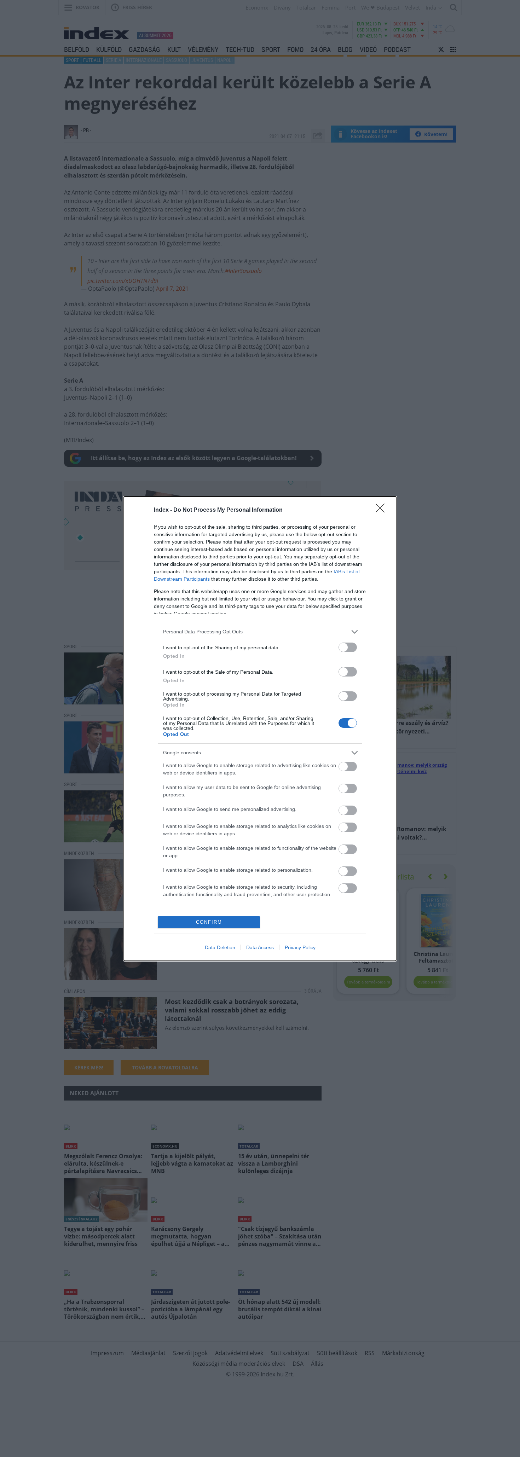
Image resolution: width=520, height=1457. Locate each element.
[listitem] (260, 631)
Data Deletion (220, 947)
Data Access (260, 947)
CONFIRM (209, 922)
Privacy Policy (300, 947)
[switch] (348, 647)
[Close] (382, 510)
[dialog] (260, 729)
